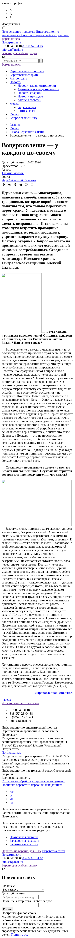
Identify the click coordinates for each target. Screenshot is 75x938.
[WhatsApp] (26, 184)
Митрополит (18, 78)
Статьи (14, 114)
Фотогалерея (26, 110)
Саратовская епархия (24, 75)
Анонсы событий (29, 100)
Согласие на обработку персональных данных (33, 781)
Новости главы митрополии (37, 85)
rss (11, 802)
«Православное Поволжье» (20, 703)
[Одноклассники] (15, 184)
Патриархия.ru (11, 752)
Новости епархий (30, 92)
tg (11, 795)
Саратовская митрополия (27, 71)
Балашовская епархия (24, 840)
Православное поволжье (35, 33)
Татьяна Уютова (13, 173)
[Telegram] (20, 184)
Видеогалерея (27, 107)
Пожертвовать (11, 42)
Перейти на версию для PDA (21, 851)
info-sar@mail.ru (12, 49)
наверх (6, 699)
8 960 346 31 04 (32, 46)
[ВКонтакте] (9, 184)
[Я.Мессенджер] (4, 184)
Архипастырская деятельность (38, 89)
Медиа (14, 103)
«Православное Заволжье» (54, 692)
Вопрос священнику (23, 118)
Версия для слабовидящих (19, 53)
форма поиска (11, 38)
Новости (15, 82)
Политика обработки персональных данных (32, 785)
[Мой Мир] (32, 184)
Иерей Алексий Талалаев (19, 180)
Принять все (19, 934)
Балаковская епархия (24, 844)
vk (11, 798)
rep (12, 791)
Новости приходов (30, 96)
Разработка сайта (53, 851)
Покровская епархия (24, 837)
